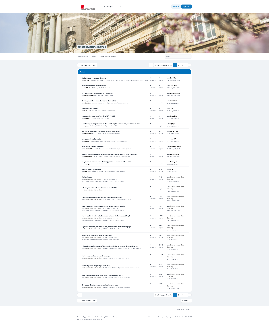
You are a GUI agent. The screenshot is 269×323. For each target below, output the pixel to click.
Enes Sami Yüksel (88, 148)
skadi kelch (87, 88)
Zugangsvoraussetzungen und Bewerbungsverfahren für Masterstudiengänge (106, 227)
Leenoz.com (123, 317)
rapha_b (86, 126)
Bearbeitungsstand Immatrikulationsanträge (96, 256)
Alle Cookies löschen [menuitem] (183, 310)
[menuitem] (107, 6)
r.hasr (85, 110)
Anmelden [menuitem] (176, 6)
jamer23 (86, 171)
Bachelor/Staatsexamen (109, 110)
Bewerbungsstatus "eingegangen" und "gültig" (96, 265)
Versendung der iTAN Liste (90, 108)
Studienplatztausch (88, 177)
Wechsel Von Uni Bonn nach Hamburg (94, 78)
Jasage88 (86, 141)
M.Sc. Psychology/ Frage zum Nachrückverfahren (97, 93)
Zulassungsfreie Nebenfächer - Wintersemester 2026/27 (99, 188)
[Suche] (186, 56)
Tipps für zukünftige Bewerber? (92, 169)
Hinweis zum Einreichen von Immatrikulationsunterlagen (100, 285)
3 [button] (182, 65)
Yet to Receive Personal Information (93, 146)
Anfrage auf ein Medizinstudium (92, 139)
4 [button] (185, 65)
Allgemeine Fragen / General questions (117, 103)
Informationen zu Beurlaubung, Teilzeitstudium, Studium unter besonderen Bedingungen (110, 246)
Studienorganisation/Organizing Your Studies (130, 248)
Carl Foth (86, 80)
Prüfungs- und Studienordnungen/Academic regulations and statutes (100, 239)
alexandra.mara (88, 95)
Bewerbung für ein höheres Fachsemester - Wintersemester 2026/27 (103, 206)
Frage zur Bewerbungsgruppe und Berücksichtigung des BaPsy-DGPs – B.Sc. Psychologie (109, 154)
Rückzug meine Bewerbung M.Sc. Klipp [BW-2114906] (98, 116)
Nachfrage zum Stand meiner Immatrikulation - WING (99, 101)
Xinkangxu (87, 164)
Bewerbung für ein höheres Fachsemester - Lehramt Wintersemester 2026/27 (106, 216)
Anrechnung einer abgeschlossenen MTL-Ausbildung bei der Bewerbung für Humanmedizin (111, 124)
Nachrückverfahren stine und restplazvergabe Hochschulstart (101, 131)
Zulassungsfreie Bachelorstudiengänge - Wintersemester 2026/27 (102, 197)
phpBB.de (99, 319)
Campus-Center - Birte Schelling (92, 179)
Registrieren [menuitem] (186, 6)
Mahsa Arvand (88, 156)
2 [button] (178, 65)
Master (109, 88)
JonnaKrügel (87, 133)
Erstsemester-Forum (111, 164)
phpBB (87, 317)
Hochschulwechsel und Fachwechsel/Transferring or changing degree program (127, 80)
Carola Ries (87, 118)
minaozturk (87, 103)
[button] (190, 65)
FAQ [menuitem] (120, 6)
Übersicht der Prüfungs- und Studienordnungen (97, 235)
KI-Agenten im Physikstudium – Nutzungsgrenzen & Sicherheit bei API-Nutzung (107, 162)
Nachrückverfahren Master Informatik (94, 86)
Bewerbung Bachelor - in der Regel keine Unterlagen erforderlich (102, 275)
